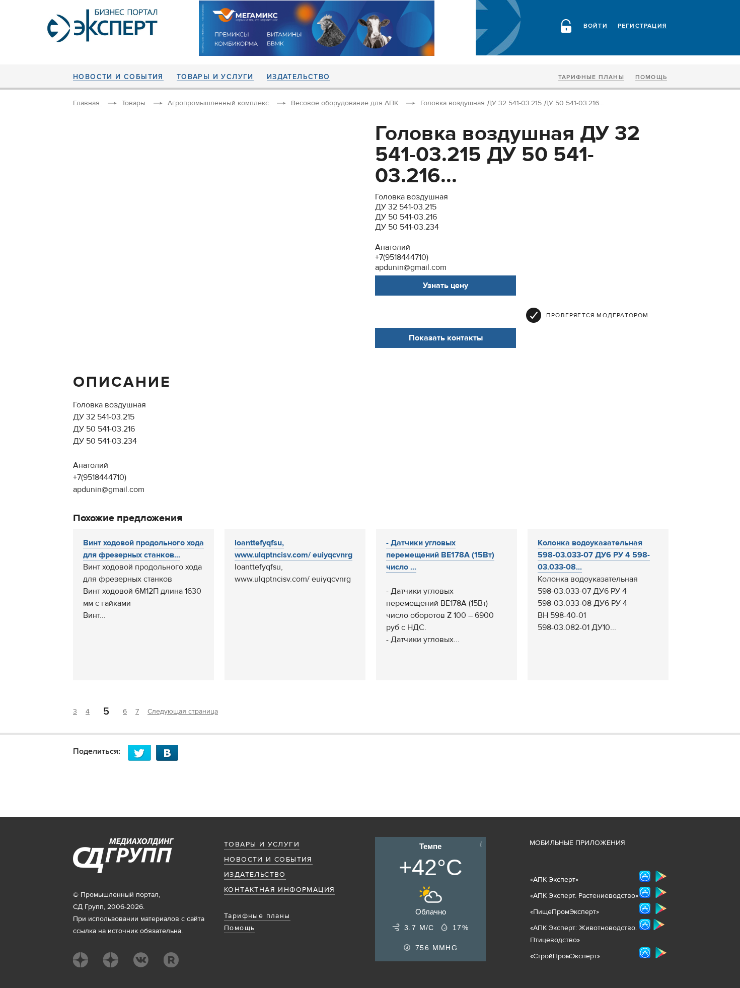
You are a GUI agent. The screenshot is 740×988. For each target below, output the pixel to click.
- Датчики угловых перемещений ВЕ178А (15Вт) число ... (440, 555)
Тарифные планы (591, 78)
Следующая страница (182, 711)
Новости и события (118, 77)
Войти (595, 26)
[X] (142, 752)
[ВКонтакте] (170, 752)
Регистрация (642, 26)
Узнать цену (445, 285)
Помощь (651, 78)
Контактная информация (279, 889)
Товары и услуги (215, 77)
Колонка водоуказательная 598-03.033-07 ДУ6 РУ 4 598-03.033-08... (594, 555)
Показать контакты (446, 338)
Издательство (298, 77)
